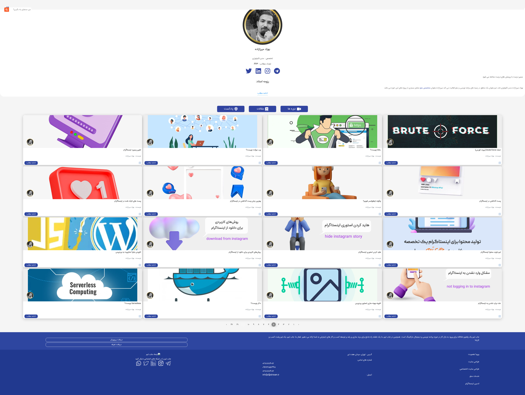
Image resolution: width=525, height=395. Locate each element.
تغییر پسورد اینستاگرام (132, 150)
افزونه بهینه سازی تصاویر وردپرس (368, 303)
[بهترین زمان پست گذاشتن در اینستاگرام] (202, 182)
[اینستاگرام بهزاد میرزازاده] (267, 72)
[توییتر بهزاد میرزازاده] (248, 72)
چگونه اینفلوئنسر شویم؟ (372, 201)
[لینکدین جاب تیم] (153, 363)
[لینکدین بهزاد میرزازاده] (257, 72)
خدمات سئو (474, 376)
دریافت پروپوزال (116, 339)
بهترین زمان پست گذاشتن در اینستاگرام (245, 201)
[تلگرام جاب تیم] (168, 363)
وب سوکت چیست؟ (253, 150)
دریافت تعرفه (116, 344)
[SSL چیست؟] (322, 131)
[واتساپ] (138, 363)
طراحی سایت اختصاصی (469, 369)
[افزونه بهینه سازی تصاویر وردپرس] (322, 285)
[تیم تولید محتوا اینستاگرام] (442, 233)
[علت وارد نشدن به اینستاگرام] (442, 285)
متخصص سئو (425, 88)
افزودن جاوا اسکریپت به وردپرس (128, 252)
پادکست (228, 109)
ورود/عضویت (473, 354)
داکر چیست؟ (256, 303)
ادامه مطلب (262, 93)
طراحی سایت (473, 362)
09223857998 (269, 367)
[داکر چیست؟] (202, 285)
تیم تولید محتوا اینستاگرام (491, 252)
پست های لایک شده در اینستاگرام (127, 201)
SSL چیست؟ (375, 150)
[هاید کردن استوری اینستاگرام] (322, 233)
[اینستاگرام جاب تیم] (160, 363)
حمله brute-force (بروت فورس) (488, 150)
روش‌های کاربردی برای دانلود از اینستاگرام (245, 252)
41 (237, 324)
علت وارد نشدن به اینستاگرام (489, 303)
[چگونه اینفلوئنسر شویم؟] (322, 182)
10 (248, 324)
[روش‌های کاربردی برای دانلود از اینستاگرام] (202, 233)
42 (232, 324)
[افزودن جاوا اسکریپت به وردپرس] (82, 233)
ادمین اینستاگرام (472, 383)
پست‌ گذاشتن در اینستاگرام (490, 201)
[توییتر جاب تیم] (145, 363)
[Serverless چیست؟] (82, 285)
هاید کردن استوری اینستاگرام (369, 252)
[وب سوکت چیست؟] (202, 131)
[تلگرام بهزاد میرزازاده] (276, 72)
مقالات (260, 109)
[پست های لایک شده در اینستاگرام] (82, 182)
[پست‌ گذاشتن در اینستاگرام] (442, 182)
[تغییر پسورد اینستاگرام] (82, 131)
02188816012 (268, 363)
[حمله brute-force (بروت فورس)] (442, 131)
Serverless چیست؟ (133, 303)
